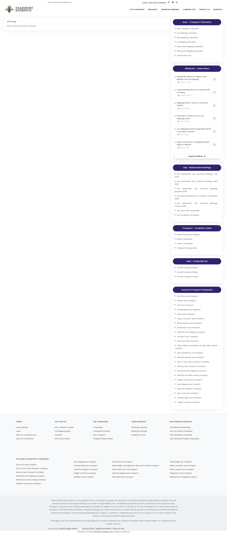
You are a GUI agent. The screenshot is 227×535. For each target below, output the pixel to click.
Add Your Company (157, 3)
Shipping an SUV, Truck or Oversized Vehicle (192, 104)
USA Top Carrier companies (188, 210)
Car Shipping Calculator (187, 33)
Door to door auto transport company (193, 362)
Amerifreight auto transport (189, 309)
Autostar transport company (189, 389)
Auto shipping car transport (189, 384)
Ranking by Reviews (139, 427)
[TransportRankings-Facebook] (169, 2)
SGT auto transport (185, 305)
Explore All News (196, 156)
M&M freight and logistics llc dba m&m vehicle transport (135, 465)
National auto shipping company (191, 332)
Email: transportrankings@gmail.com (60, 2)
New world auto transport (188, 393)
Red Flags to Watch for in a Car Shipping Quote (190, 117)
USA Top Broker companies (188, 215)
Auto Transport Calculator (188, 28)
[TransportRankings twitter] (173, 2)
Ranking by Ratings (139, 431)
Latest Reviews (22, 427)
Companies (98, 427)
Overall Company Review (187, 267)
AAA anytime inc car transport (124, 469)
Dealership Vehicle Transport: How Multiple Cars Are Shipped (192, 77)
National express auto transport (190, 357)
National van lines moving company (192, 375)
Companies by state (101, 431)
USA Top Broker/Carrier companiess (184, 438)
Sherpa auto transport (186, 300)
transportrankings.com (103, 532)
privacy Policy (88, 528)
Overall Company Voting (187, 276)
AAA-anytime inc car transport (190, 353)
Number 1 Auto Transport (187, 336)
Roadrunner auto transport (188, 327)
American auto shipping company (191, 371)
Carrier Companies (185, 243)
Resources (152, 9)
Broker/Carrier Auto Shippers (188, 234)
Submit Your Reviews (24, 438)
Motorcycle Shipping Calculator (190, 51)
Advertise (217, 9)
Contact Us (204, 9)
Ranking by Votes (138, 435)
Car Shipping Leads (62, 431)
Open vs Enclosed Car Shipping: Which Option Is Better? (193, 143)
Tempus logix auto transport (189, 398)
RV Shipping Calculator (186, 42)
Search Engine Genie (68, 528)
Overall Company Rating (187, 272)
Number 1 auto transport (84, 477)
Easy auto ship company (187, 341)
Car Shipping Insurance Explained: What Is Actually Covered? (194, 130)
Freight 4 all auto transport (188, 402)
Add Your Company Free (26, 435)
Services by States (62, 438)
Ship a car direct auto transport (190, 318)
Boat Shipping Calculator (187, 37)
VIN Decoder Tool (184, 55)
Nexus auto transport (186, 314)
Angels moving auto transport (190, 380)
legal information (103, 528)
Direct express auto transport (189, 323)
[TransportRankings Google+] (177, 2)
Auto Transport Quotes (64, 427)
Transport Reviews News (103, 438)
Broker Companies (184, 239)
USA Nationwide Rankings (180, 427)
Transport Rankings (170, 9)
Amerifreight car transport (181, 462)
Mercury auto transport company (191, 366)
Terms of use (118, 528)
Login (144, 3)
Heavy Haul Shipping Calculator (190, 46)
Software (58, 435)
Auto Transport (137, 9)
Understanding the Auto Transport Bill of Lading (193, 91)
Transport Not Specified (187, 248)
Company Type (189, 9)
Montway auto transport (187, 296)
